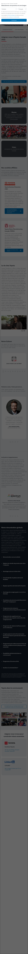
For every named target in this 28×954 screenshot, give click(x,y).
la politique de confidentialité (13, 17)
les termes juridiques (11, 15)
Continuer (14, 20)
